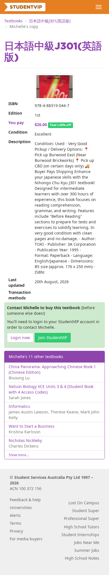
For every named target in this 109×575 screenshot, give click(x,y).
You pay (16, 122)
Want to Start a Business (31, 426)
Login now (20, 337)
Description (19, 141)
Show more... (19, 455)
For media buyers (26, 538)
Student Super (85, 510)
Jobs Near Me (86, 542)
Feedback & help (25, 499)
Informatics (19, 406)
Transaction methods (19, 295)
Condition (17, 132)
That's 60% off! (60, 125)
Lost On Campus (83, 502)
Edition (15, 113)
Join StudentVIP (52, 337)
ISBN (13, 103)
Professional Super (81, 518)
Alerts (15, 515)
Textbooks (13, 20)
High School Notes (82, 558)
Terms (15, 523)
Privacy (16, 531)
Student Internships (80, 534)
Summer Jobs (86, 550)
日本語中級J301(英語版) (49, 20)
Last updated (16, 282)
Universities (21, 507)
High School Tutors (81, 526)
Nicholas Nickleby (25, 440)
